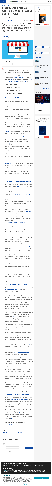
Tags (10, 465)
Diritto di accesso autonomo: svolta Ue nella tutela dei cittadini (16, 432)
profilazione (20, 412)
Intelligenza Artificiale (47, 1)
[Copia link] (10, 20)
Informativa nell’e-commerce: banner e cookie (15, 89)
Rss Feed (13, 465)
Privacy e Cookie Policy (19, 465)
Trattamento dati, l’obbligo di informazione (15, 86)
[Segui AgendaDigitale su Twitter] (25, 463)
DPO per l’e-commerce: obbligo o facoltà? (14, 92)
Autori (7, 465)
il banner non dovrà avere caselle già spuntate (20, 194)
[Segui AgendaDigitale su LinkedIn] (23, 463)
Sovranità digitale (30, 1)
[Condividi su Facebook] (2, 20)
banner (18, 186)
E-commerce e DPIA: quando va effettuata (14, 94)
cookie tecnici (23, 111)
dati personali (25, 150)
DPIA (26, 81)
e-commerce (10, 68)
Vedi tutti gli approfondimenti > (44, 88)
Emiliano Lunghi (5, 36)
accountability (28, 344)
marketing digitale (9, 143)
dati (30, 103)
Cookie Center (40, 465)
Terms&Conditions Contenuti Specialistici (30, 465)
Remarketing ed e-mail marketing (13, 87)
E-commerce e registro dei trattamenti (14, 93)
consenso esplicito (26, 246)
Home (3, 17)
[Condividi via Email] (8, 20)
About (4, 465)
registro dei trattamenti (14, 81)
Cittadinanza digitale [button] (37, 1)
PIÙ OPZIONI (41, 482)
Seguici (18, 463)
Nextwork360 (5, 470)
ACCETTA (41, 478)
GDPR (11, 79)
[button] (3, 1)
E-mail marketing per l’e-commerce (13, 90)
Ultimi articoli (23, 1)
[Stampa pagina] (12, 20)
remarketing (8, 163)
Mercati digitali (8, 17)
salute (18, 326)
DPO (31, 79)
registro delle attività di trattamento (22, 352)
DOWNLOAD (47, 24)
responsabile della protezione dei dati (13, 289)
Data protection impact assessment (21, 399)
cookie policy (28, 211)
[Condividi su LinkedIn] (4, 20)
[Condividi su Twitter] (6, 20)
